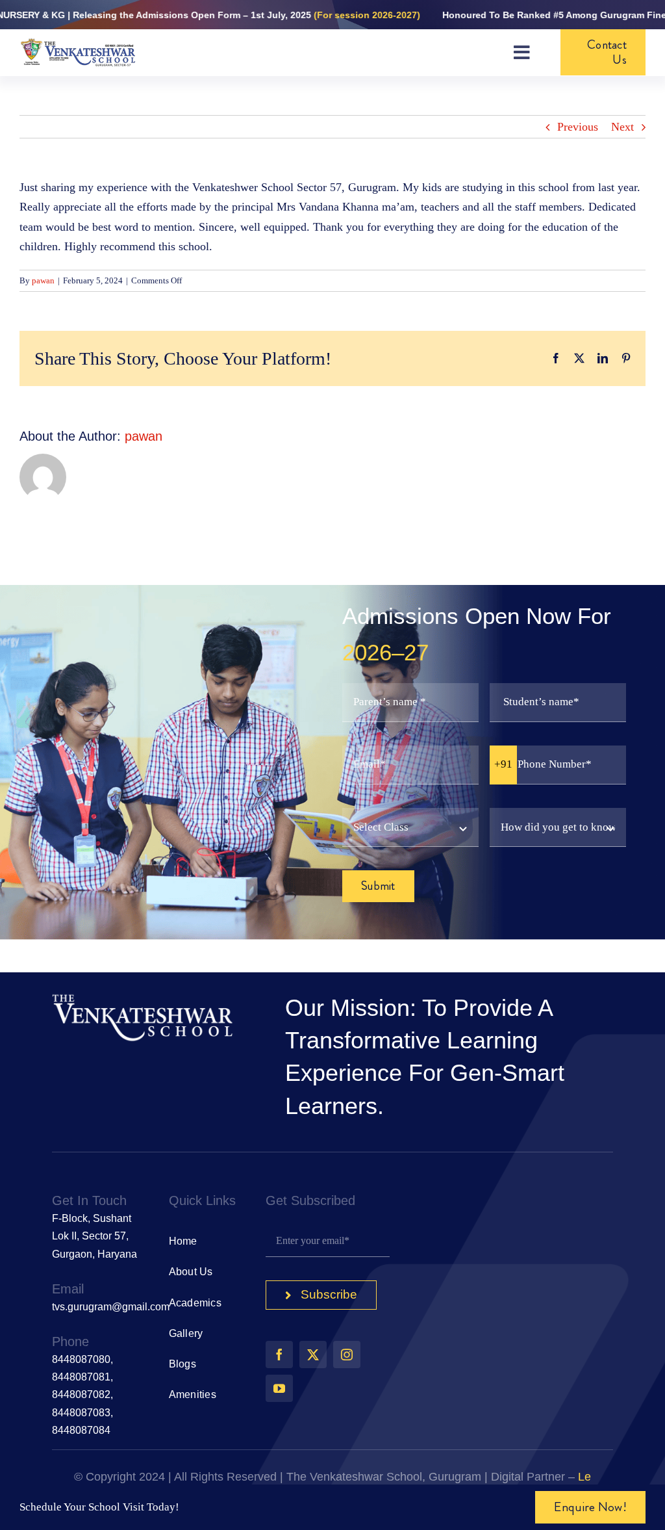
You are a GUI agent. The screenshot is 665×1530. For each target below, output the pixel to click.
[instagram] (346, 1354)
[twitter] (313, 1354)
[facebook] (279, 1354)
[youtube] (279, 1388)
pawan (43, 280)
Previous (577, 126)
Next (622, 126)
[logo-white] (143, 997)
